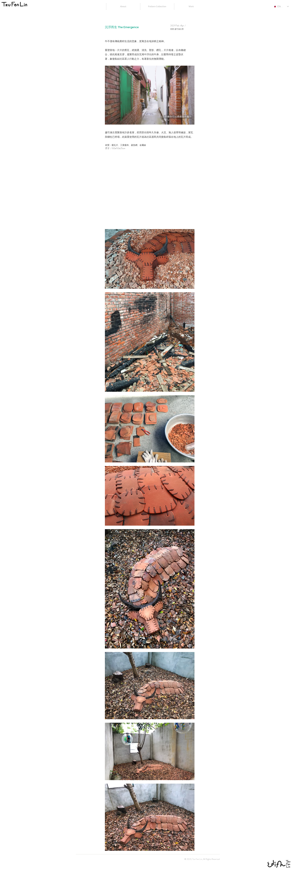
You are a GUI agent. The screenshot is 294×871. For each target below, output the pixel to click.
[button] (190, 121)
